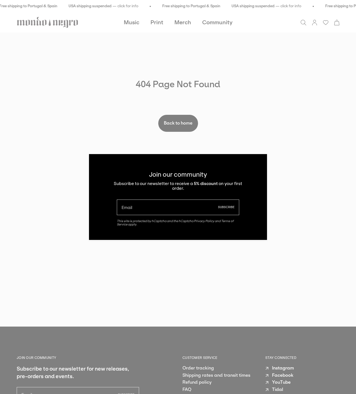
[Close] (258, 162)
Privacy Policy (204, 221)
